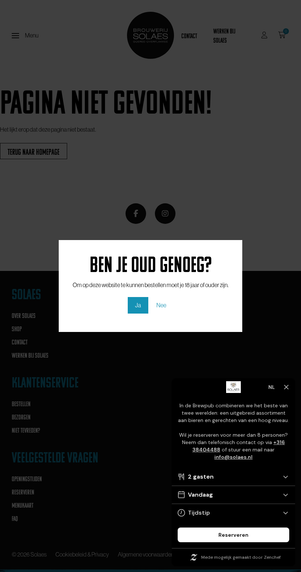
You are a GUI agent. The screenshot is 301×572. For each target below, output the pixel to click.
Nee (161, 305)
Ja (138, 305)
